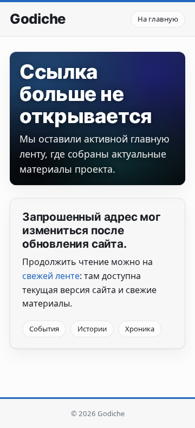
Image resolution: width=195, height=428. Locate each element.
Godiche (38, 19)
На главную (158, 19)
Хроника (139, 329)
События (44, 329)
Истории (92, 329)
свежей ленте (51, 276)
